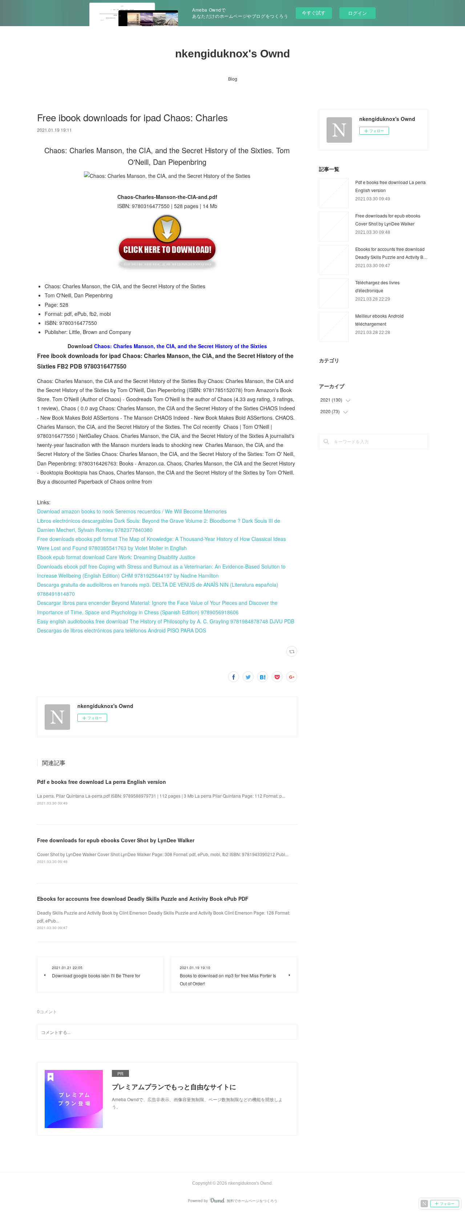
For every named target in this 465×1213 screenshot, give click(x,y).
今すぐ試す (314, 12)
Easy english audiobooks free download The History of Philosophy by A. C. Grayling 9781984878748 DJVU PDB (165, 621)
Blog (232, 79)
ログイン (357, 12)
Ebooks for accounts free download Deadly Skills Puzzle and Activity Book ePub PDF (142, 898)
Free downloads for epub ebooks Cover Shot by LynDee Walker (115, 840)
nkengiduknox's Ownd (232, 54)
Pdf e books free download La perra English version (101, 781)
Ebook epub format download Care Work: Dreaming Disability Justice (116, 557)
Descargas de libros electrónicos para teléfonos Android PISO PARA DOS (121, 630)
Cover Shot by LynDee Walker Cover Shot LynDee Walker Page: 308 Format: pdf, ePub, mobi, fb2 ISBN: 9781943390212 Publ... (162, 854)
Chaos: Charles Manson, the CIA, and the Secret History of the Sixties (180, 346)
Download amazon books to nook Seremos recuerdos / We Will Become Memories (132, 511)
